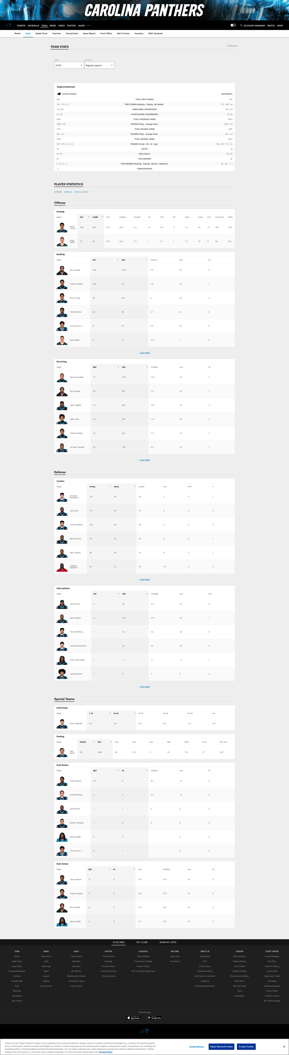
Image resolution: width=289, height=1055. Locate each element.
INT (174, 217)
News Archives (46, 986)
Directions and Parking (239, 976)
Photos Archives (108, 976)
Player (59, 217)
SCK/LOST (219, 217)
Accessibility (239, 996)
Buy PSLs (272, 961)
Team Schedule (143, 956)
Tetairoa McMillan (77, 377)
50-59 (190, 713)
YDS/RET (154, 771)
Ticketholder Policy (205, 971)
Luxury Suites (272, 971)
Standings (17, 991)
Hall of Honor (17, 1001)
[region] (144, 1047)
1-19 (91, 713)
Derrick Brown (75, 539)
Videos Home (76, 956)
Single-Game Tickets (272, 976)
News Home (46, 956)
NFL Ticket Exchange (272, 1001)
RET (169, 742)
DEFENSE (68, 192)
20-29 (116, 713)
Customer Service (272, 996)
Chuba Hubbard (76, 284)
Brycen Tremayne (77, 823)
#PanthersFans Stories (76, 976)
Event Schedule (239, 956)
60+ (213, 713)
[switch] (233, 25)
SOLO (116, 487)
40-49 (165, 713)
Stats (17, 986)
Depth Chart (17, 961)
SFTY (190, 487)
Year (56, 60)
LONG (200, 217)
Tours (239, 991)
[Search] (241, 25)
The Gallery (272, 981)
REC (95, 367)
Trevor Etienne (75, 312)
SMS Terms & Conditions (205, 976)
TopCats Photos (108, 966)
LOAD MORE (144, 353)
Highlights (76, 961)
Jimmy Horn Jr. (76, 326)
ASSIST (141, 487)
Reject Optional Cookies (221, 1046)
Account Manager (272, 956)
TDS (210, 594)
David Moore (75, 809)
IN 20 (204, 742)
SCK (209, 217)
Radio (46, 971)
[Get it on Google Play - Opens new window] (154, 1019)
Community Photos (108, 971)
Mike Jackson (75, 553)
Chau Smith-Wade (77, 660)
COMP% (122, 217)
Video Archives (76, 986)
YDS (108, 217)
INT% (187, 217)
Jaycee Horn (75, 604)
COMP (95, 217)
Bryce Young (72, 227)
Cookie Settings (196, 1046)
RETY (187, 742)
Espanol (46, 981)
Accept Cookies (246, 1046)
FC (123, 771)
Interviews (76, 966)
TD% (162, 217)
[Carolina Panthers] (144, 1032)
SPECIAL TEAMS (81, 192)
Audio (46, 961)
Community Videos (76, 981)
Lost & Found (239, 966)
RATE (230, 217)
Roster (17, 956)
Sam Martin (72, 752)
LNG (181, 260)
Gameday (108, 961)
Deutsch (46, 976)
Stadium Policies (239, 971)
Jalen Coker (74, 419)
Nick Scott (74, 511)
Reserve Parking (239, 961)
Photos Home (108, 956)
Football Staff (17, 981)
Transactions (17, 996)
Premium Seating (272, 966)
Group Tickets (272, 991)
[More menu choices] (88, 25)
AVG (134, 742)
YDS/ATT (137, 217)
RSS (205, 961)
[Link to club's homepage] (8, 25)
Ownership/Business (17, 971)
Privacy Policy (205, 966)
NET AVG (223, 742)
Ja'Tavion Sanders (77, 447)
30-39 (140, 713)
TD (149, 217)
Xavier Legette (75, 405)
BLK (151, 742)
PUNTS (83, 742)
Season (88, 60)
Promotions (175, 961)
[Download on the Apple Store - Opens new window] (133, 1017)
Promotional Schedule (143, 961)
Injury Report (17, 966)
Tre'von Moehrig (76, 525)
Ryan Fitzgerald (76, 723)
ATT (81, 217)
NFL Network (76, 971)
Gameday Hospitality (272, 986)
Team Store (174, 956)
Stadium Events (143, 966)
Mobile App (46, 966)
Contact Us (205, 981)
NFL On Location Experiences (143, 971)
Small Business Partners (205, 986)
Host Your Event (239, 986)
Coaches (16, 976)
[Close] (284, 1046)
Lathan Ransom (76, 674)
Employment (205, 956)
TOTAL (92, 487)
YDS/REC (154, 367)
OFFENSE (58, 192)
